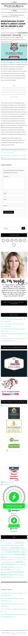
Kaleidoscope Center (7, 554)
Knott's (12, 554)
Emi (22, 545)
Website (5, 205)
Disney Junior (13, 543)
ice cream (3, 552)
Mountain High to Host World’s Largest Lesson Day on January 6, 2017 (13, 23)
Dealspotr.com (14, 531)
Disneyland (20, 543)
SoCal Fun (7, 15)
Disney (9, 543)
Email (5, 199)
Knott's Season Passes (17, 559)
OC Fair (24, 564)
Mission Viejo (19, 564)
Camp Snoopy (8, 541)
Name (5, 193)
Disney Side (16, 545)
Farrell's (9, 548)
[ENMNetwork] (14, 426)
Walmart (10, 577)
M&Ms (16, 564)
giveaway (15, 547)
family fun (4, 548)
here (25, 140)
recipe (14, 567)
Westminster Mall (21, 577)
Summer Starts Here (14, 569)
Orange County (7, 567)
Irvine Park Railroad (11, 552)
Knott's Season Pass (8, 559)
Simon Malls (5, 569)
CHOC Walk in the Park (15, 541)
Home (3, 15)
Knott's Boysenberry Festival (11, 557)
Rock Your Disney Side (19, 567)
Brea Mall (3, 541)
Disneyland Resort (6, 545)
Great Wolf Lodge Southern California (16, 550)
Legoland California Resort (12, 563)
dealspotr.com (14, 513)
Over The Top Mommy (16, 633)
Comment (5, 176)
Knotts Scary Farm (7, 562)
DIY (19, 545)
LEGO (14, 562)
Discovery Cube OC (4, 543)
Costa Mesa (22, 541)
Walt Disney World (15, 577)
